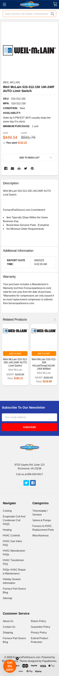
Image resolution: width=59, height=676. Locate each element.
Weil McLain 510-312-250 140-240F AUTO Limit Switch (15, 362)
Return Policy (38, 621)
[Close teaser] (17, 658)
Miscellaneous (40, 535)
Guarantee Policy (40, 626)
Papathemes (49, 661)
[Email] (12, 168)
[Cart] (55, 4)
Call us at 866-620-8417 (29, 474)
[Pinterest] (32, 168)
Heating (7, 529)
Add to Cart (15, 353)
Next (54, 320)
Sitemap (7, 598)
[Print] (19, 168)
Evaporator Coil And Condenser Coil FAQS (14, 520)
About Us (8, 621)
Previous (50, 320)
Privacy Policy (39, 632)
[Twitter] (25, 168)
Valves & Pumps (41, 520)
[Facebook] (6, 168)
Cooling (7, 510)
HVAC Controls (11, 535)
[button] (9, 666)
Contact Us (9, 626)
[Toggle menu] (4, 4)
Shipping (8, 632)
